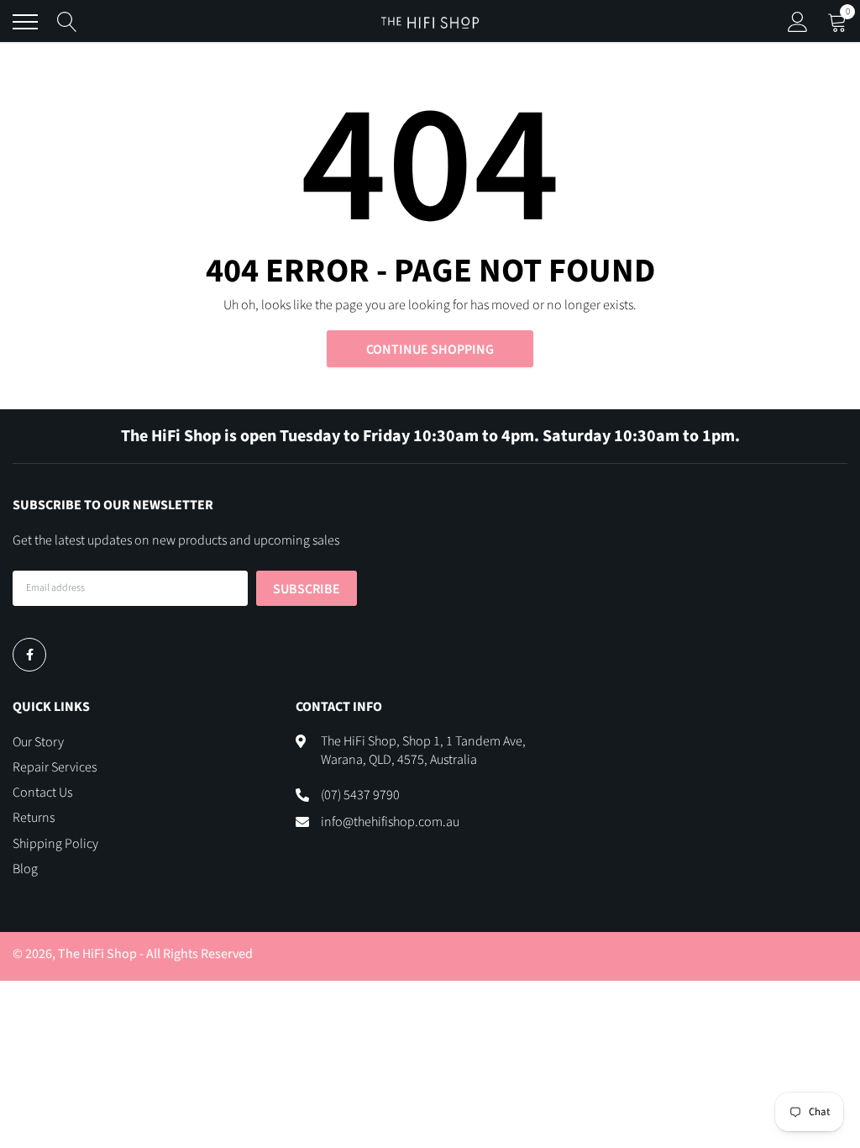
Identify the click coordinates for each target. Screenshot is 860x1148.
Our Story (38, 742)
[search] (67, 22)
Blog (25, 869)
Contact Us (42, 792)
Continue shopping (430, 349)
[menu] (25, 21)
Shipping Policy (55, 844)
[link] (29, 654)
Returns (34, 817)
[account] (798, 22)
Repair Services (55, 767)
